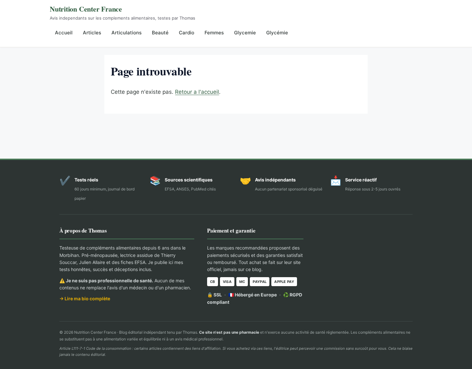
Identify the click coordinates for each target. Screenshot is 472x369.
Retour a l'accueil (197, 92)
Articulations (126, 33)
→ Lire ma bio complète (84, 298)
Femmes (214, 33)
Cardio (186, 33)
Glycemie (245, 33)
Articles (92, 33)
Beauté (160, 33)
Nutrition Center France (86, 9)
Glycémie (277, 33)
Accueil (64, 33)
